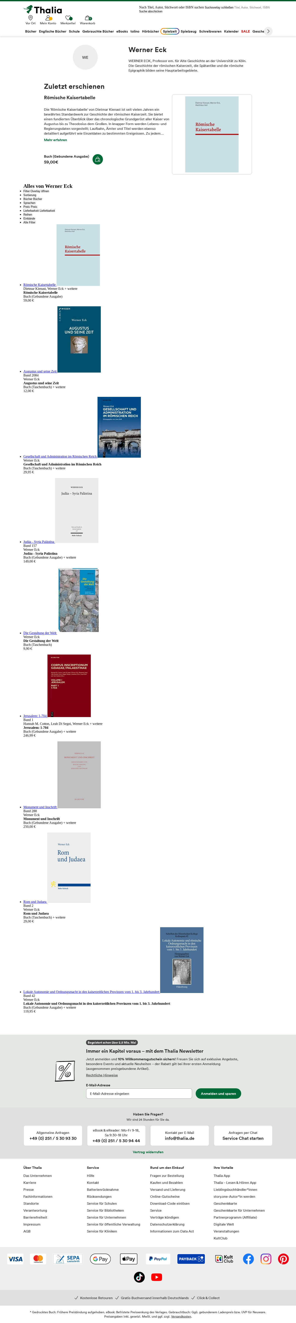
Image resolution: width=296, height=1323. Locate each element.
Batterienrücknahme (103, 1189)
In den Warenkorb (98, 159)
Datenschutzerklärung (167, 1224)
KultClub (220, 1238)
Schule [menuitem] (74, 31)
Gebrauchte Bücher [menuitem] (98, 31)
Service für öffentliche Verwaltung (113, 1224)
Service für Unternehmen (106, 1217)
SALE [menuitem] (245, 31)
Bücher (27, 199)
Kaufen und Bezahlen (166, 1182)
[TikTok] (139, 1277)
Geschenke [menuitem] (261, 31)
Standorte (31, 1203)
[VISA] (15, 1259)
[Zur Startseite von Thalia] (45, 9)
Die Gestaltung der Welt (40, 633)
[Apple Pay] (128, 1259)
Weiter (268, 31)
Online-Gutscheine (165, 1196)
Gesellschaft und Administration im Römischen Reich (60, 456)
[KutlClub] (224, 1259)
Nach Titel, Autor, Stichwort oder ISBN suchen (171, 7)
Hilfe (90, 1175)
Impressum (32, 1224)
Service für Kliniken (102, 1231)
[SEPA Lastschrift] (68, 1259)
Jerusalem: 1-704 (35, 716)
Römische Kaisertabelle (212, 134)
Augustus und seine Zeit (40, 371)
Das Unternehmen (37, 1175)
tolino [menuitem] (134, 31)
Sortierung (29, 195)
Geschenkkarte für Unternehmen (239, 1210)
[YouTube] (156, 1277)
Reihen (27, 214)
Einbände (29, 218)
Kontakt (93, 1182)
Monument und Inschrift (40, 807)
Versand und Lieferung (167, 1189)
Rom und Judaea (35, 902)
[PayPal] (158, 1259)
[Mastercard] (38, 1259)
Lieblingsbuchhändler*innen (235, 1189)
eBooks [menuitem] (122, 31)
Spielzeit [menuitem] (170, 31)
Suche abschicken (150, 11)
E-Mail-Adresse (98, 1085)
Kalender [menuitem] (231, 31)
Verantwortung (35, 1210)
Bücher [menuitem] (30, 31)
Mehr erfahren (55, 139)
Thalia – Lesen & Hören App (235, 1182)
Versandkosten (181, 1316)
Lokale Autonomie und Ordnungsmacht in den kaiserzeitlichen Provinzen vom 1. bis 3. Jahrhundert (91, 992)
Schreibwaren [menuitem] (210, 31)
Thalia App (222, 1175)
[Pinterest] (283, 1259)
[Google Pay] (100, 1259)
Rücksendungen (99, 1196)
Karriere (29, 1182)
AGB (27, 1231)
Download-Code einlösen (170, 1203)
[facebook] (248, 1259)
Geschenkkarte (225, 1203)
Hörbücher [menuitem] (150, 31)
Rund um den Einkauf (167, 1167)
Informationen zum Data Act (172, 1231)
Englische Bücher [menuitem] (52, 31)
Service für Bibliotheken (105, 1210)
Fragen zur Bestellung (167, 1175)
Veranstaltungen (226, 1231)
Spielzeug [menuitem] (189, 31)
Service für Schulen (102, 1203)
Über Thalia (32, 1167)
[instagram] (266, 1259)
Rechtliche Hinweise (102, 1075)
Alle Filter (29, 222)
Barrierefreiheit (35, 1217)
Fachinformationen (37, 1196)
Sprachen (29, 203)
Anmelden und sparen (218, 1093)
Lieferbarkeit (31, 210)
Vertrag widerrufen (148, 1152)
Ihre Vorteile (223, 1167)
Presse (28, 1189)
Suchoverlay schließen (219, 7)
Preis (26, 206)
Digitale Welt (224, 1224)
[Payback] (191, 1259)
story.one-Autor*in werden (234, 1196)
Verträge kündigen (164, 1217)
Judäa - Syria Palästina (39, 542)
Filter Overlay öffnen (36, 191)
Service (93, 1167)
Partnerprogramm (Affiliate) (235, 1217)
